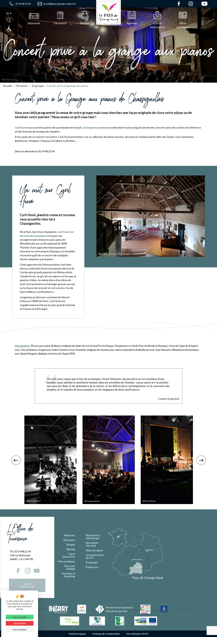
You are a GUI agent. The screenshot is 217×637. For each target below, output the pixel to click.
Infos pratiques (66, 561)
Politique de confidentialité (106, 633)
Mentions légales (77, 633)
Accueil (7, 85)
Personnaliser (20, 629)
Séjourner (69, 535)
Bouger (70, 544)
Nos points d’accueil (92, 544)
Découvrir (22, 85)
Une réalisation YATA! (137, 633)
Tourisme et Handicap (68, 575)
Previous (16, 460)
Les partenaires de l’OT (95, 556)
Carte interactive (68, 555)
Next (201, 460)
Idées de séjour (94, 550)
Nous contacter (27, 585)
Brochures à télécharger (93, 537)
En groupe (38, 85)
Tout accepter (20, 617)
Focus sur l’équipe (69, 567)
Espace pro (92, 567)
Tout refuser (19, 623)
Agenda (70, 549)
